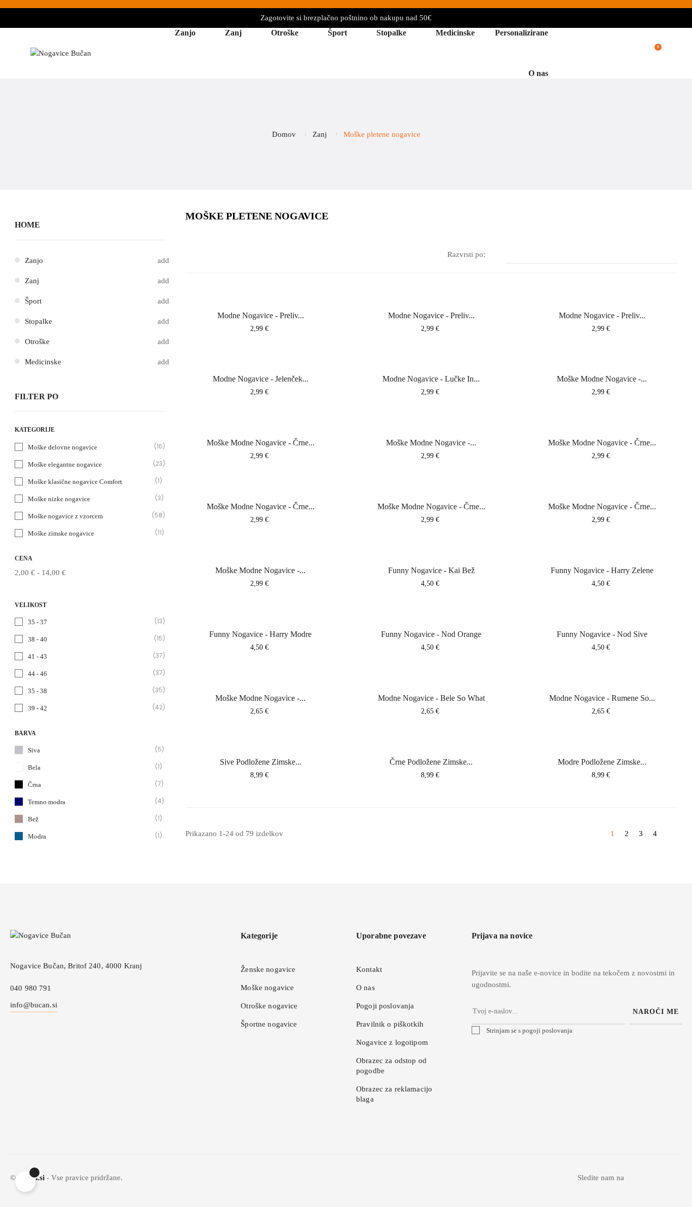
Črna (90, 784)
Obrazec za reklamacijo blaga (394, 1094)
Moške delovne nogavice (90, 446)
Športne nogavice (269, 1024)
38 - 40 (90, 638)
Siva (90, 749)
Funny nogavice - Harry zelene (602, 570)
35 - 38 (90, 690)
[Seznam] (207, 255)
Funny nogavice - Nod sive (602, 634)
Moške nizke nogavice (90, 498)
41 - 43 (90, 656)
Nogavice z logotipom (392, 1042)
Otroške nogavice (269, 1006)
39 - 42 (90, 707)
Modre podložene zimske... (602, 762)
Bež (90, 818)
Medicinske (43, 362)
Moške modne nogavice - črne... (261, 442)
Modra (90, 836)
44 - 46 (90, 673)
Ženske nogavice (268, 969)
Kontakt (369, 969)
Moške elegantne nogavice (90, 464)
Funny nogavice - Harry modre (260, 634)
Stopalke (38, 321)
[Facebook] (653, 1180)
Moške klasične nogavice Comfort (90, 481)
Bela (90, 767)
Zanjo (34, 260)
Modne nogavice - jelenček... (261, 378)
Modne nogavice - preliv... (260, 315)
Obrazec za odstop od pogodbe (391, 1066)
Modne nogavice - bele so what (431, 698)
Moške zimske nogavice (90, 533)
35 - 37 (90, 621)
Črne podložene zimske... (431, 762)
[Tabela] (191, 255)
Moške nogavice (267, 988)
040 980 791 (31, 988)
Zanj (32, 281)
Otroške (37, 341)
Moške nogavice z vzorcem (90, 515)
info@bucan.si (33, 1005)
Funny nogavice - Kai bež (431, 570)
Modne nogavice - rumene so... (602, 698)
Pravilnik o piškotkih (390, 1024)
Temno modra (90, 801)
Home (27, 224)
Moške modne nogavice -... (602, 378)
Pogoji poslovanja (385, 1006)
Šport (33, 301)
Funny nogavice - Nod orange (431, 634)
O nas (365, 988)
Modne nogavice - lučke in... (431, 378)
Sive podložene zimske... (260, 762)
